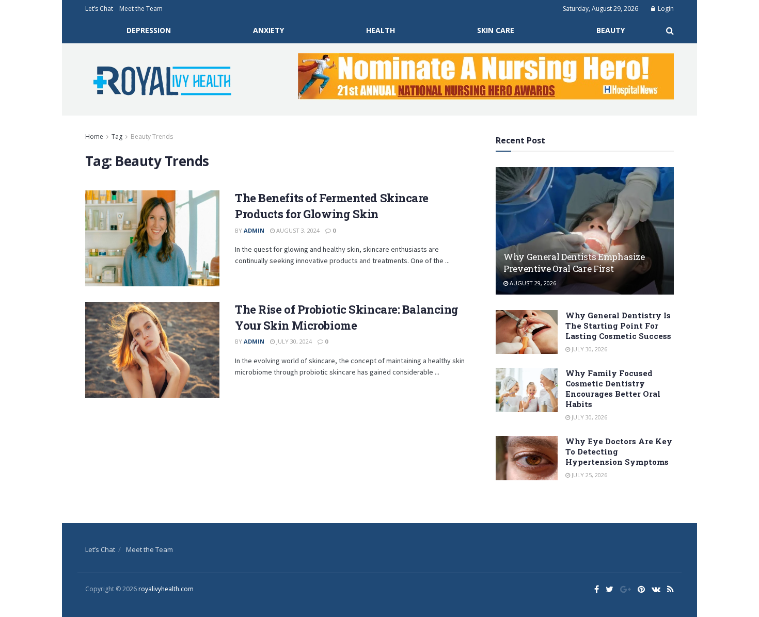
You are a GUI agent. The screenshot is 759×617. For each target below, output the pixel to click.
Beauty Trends (152, 136)
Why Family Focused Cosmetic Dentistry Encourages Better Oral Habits (612, 388)
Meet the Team (141, 8)
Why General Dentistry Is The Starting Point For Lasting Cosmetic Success (618, 325)
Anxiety (268, 30)
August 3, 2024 (297, 230)
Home (94, 136)
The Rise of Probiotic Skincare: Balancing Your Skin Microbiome (346, 317)
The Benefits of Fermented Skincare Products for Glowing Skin (332, 205)
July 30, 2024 (293, 341)
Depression (148, 30)
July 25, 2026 (588, 475)
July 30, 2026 (588, 349)
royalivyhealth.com (166, 588)
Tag (117, 136)
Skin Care (495, 30)
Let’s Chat (99, 8)
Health (380, 30)
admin (254, 230)
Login (665, 8)
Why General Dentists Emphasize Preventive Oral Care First (574, 263)
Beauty (610, 30)
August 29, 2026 (532, 283)
